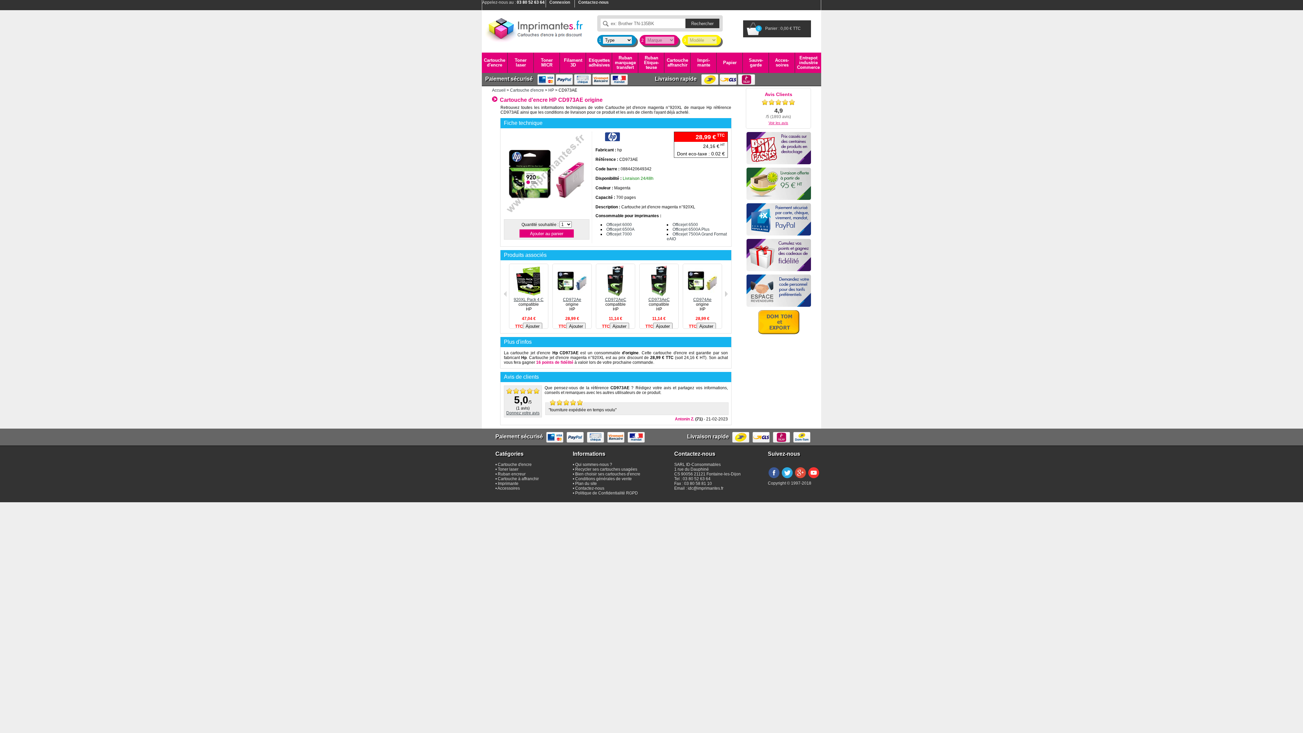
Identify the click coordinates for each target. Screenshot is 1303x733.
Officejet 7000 (619, 234)
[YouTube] (814, 478)
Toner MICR (547, 63)
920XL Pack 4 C (529, 299)
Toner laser (521, 63)
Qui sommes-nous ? (593, 464)
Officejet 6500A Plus (691, 229)
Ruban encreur (512, 474)
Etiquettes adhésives (599, 63)
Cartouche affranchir (677, 63)
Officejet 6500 (685, 224)
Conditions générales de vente (603, 478)
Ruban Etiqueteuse (651, 62)
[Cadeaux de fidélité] (779, 255)
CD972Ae (572, 299)
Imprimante (703, 63)
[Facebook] (774, 478)
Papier (730, 62)
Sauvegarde (756, 63)
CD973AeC (659, 299)
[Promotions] (779, 148)
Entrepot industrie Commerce (808, 62)
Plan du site (586, 483)
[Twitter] (787, 478)
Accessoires (782, 63)
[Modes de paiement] (779, 219)
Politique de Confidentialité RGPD (606, 493)
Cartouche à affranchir (518, 478)
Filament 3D (573, 63)
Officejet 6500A (620, 229)
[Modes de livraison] (779, 184)
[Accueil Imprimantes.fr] (534, 28)
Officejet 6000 (619, 224)
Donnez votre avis (523, 413)
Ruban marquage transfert (625, 62)
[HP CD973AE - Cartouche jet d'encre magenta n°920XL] (546, 215)
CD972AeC (615, 299)
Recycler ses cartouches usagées (606, 469)
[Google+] (800, 478)
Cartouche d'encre (494, 63)
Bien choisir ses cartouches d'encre (607, 474)
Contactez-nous (589, 488)
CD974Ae (702, 299)
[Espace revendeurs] (779, 291)
